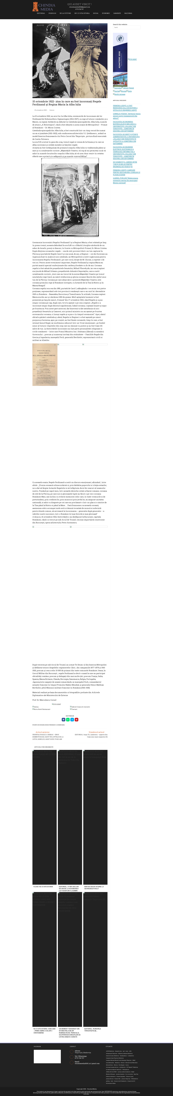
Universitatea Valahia (111, 1083)
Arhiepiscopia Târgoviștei (111, 1053)
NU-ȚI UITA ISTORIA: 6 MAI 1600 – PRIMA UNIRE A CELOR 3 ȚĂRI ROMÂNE (44, 1031)
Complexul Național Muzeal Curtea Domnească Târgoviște (118, 1060)
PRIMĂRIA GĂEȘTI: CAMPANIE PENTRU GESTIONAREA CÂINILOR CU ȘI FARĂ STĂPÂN (126, 172)
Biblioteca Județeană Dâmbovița (125, 1053)
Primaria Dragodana (121, 1076)
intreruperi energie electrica (112, 1067)
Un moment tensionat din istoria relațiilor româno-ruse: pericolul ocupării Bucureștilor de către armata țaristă (70, 1033)
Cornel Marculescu (110, 1062)
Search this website (120, 24)
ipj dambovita (122, 1067)
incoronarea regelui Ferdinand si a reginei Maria (51, 725)
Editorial (123, 1062)
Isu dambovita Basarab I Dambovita (113, 1069)
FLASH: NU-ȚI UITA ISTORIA (43, 886)
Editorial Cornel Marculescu (131, 1062)
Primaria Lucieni (129, 1076)
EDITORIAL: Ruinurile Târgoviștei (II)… (92, 1030)
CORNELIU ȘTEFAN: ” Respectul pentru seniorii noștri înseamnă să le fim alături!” (127, 116)
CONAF (133, 1060)
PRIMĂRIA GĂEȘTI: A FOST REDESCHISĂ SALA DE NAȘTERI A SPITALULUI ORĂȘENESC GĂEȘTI (125, 108)
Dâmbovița (117, 1062)
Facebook (37, 1046)
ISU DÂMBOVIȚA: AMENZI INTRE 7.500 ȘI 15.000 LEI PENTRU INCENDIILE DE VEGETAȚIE (125, 164)
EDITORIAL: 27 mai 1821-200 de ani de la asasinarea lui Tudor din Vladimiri (69, 888)
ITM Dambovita (125, 1069)
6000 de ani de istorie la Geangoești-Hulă (94, 887)
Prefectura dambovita (111, 1076)
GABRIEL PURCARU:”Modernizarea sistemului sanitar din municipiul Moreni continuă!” (125, 180)
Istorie (52, 110)
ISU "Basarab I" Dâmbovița (132, 1067)
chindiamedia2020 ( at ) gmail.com (87, 1063)
